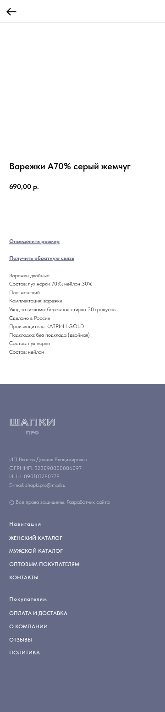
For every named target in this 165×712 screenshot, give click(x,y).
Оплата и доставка (38, 613)
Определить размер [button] (34, 241)
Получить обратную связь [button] (41, 258)
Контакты (23, 577)
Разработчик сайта (88, 502)
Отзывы (20, 639)
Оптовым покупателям (44, 564)
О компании (28, 626)
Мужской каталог (36, 551)
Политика (24, 652)
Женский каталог (35, 538)
